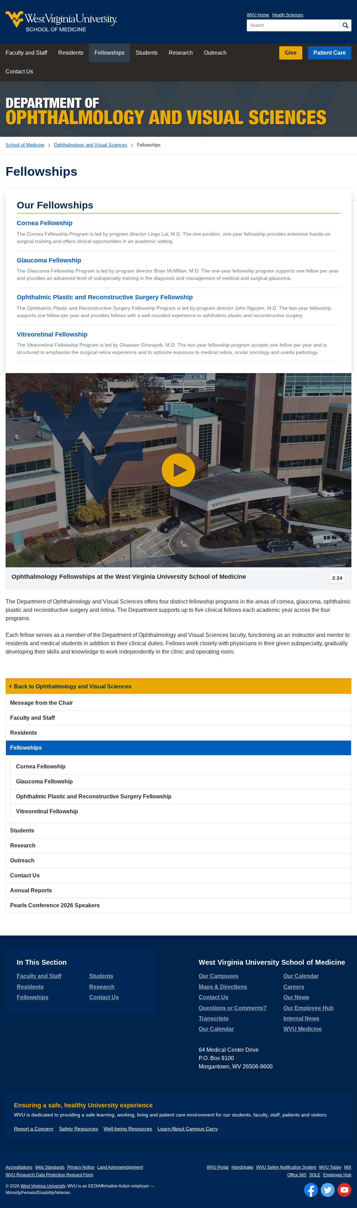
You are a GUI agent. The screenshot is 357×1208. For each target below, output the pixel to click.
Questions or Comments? (233, 1008)
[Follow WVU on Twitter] (328, 1190)
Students (147, 53)
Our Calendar (216, 1029)
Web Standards (49, 1167)
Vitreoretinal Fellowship (52, 334)
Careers (293, 987)
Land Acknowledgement (120, 1167)
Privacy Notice (80, 1167)
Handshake (242, 1167)
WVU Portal (218, 1167)
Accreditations (19, 1167)
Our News (296, 997)
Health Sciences (287, 15)
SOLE (314, 1175)
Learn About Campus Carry (188, 1128)
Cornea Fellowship (45, 223)
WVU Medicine (302, 1029)
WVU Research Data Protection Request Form (49, 1175)
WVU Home (258, 15)
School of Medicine (25, 145)
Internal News (301, 1018)
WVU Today (330, 1167)
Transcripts (214, 1018)
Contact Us (19, 71)
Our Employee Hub (308, 1008)
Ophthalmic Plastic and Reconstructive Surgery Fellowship (105, 297)
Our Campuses (218, 976)
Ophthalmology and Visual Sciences (90, 145)
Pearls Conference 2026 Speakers (55, 905)
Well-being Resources (128, 1128)
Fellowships (109, 53)
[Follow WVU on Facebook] (311, 1190)
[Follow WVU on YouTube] (344, 1190)
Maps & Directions (223, 987)
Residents (70, 53)
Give (291, 53)
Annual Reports (31, 890)
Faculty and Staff (26, 53)
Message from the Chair (41, 703)
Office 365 (296, 1175)
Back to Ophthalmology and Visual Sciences (72, 686)
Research (181, 53)
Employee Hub (337, 1175)
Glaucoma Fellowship (49, 259)
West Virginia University (43, 1186)
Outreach (215, 53)
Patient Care (329, 53)
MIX (347, 1167)
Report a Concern (33, 1128)
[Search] (345, 25)
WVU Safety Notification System (286, 1167)
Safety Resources (78, 1128)
